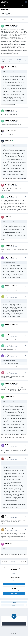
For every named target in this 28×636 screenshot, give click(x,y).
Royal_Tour (8, 516)
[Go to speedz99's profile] (2, 458)
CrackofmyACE (9, 396)
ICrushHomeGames (10, 529)
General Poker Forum (15, 14)
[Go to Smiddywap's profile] (2, 355)
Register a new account (14, 584)
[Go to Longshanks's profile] (2, 110)
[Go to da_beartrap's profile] (2, 257)
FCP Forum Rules (7, 623)
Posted (11, 26)
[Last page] (26, 20)
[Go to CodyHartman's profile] (2, 131)
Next (23, 19)
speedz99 (8, 458)
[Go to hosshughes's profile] (2, 372)
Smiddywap (8, 355)
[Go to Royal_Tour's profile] (2, 516)
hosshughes (8, 372)
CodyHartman (9, 130)
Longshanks (8, 110)
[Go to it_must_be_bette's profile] (2, 26)
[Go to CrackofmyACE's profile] (2, 397)
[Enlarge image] (23, 178)
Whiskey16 (8, 140)
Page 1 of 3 (14, 19)
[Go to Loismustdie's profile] (2, 296)
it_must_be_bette (6, 13)
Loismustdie (8, 296)
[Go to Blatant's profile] (2, 544)
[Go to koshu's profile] (2, 217)
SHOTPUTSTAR (9, 66)
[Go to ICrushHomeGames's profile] (2, 529)
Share (14, 602)
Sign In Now (14, 593)
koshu (6, 216)
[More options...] (25, 26)
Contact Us (14, 633)
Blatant (7, 543)
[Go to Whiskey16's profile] (2, 141)
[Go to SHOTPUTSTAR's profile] (2, 67)
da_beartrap (8, 257)
